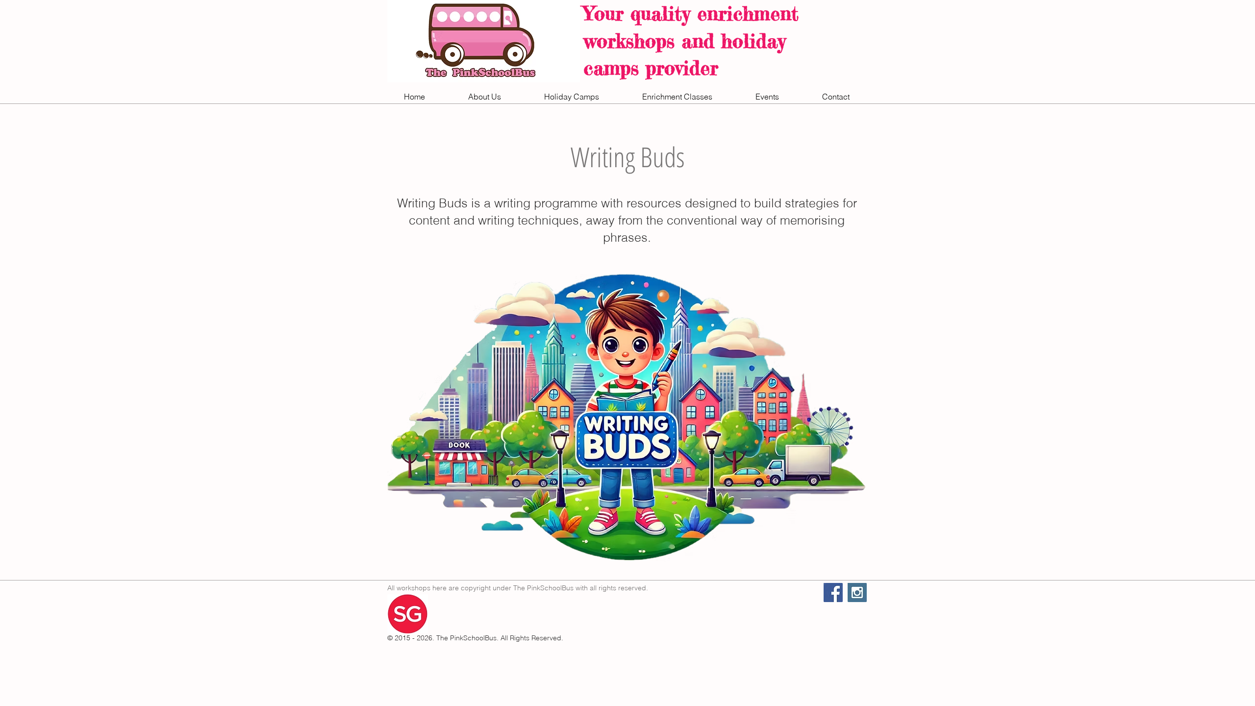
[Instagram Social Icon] (857, 592)
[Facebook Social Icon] (833, 592)
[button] (485, 97)
